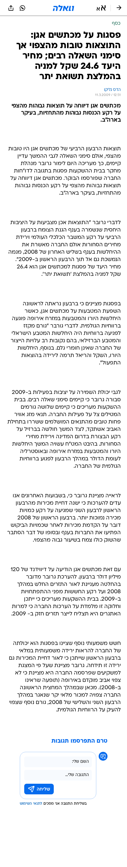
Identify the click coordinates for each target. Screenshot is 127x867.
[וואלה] (63, 8)
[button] (101, 8)
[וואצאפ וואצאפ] (22, 8)
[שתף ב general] (11, 8)
